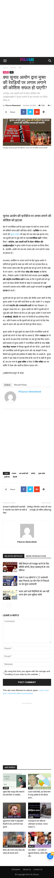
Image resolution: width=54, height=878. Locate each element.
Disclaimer (16, 869)
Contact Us (37, 869)
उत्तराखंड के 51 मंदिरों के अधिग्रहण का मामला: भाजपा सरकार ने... (38, 824)
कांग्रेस (33, 473)
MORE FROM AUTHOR (36, 556)
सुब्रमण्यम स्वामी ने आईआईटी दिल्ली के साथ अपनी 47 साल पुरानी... (13, 824)
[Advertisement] (27, 28)
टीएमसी (15, 477)
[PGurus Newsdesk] (10, 397)
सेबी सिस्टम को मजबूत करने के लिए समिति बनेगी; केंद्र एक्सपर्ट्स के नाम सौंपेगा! (34, 567)
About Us (27, 869)
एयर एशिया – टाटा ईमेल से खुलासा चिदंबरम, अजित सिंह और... (38, 853)
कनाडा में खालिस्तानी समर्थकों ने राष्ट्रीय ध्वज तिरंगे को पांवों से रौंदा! (15, 510)
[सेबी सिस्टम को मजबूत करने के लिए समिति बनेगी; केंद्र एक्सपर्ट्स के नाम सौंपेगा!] (10, 567)
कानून (5, 817)
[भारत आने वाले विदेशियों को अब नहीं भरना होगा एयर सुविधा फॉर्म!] (10, 595)
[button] (50, 61)
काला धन (31, 846)
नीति (20, 67)
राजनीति (13, 67)
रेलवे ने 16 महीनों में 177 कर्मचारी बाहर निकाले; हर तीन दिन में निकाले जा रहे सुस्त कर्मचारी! (34, 581)
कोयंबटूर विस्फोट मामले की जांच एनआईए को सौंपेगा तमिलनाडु (39, 508)
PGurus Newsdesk (13, 105)
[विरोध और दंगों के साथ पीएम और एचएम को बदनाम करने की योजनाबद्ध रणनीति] (14, 840)
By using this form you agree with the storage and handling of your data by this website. (27, 672)
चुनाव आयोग (15, 234)
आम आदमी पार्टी (23, 473)
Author (7, 385)
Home (5, 67)
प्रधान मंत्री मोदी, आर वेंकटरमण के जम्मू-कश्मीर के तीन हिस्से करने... (39, 795)
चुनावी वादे (7, 477)
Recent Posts (20, 385)
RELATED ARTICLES (14, 556)
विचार (30, 788)
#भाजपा (14, 473)
